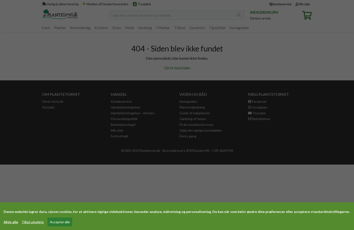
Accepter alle (60, 222)
